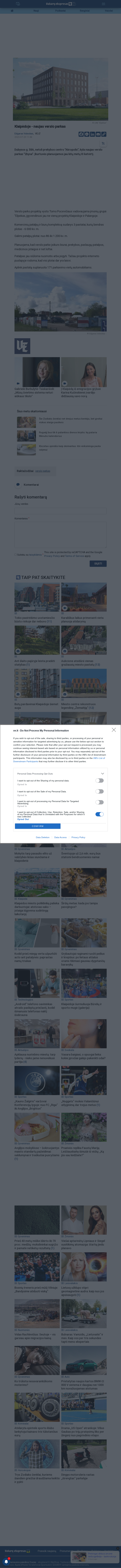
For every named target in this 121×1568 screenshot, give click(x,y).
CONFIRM (38, 826)
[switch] (99, 780)
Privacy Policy (78, 837)
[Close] (115, 731)
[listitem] (60, 773)
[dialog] (60, 784)
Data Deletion (42, 837)
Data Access (60, 837)
